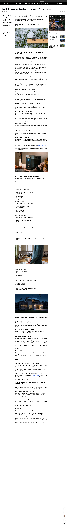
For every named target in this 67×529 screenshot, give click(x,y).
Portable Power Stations (20, 236)
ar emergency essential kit (36, 375)
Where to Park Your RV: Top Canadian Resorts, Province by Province (53, 46)
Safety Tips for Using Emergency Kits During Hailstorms (6, 25)
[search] (55, 4)
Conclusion (4, 35)
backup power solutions (22, 70)
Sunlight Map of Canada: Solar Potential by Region (53, 37)
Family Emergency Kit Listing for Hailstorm (7, 23)
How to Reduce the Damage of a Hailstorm (8, 20)
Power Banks (21, 228)
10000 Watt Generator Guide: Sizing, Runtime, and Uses (54, 41)
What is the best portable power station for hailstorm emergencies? (8, 30)
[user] (57, 4)
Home (3, 5)
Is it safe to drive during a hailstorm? (7, 33)
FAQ (3, 27)
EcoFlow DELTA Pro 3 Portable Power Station (32, 144)
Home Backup (51, 35)
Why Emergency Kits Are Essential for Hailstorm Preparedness (7, 17)
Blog (6, 5)
